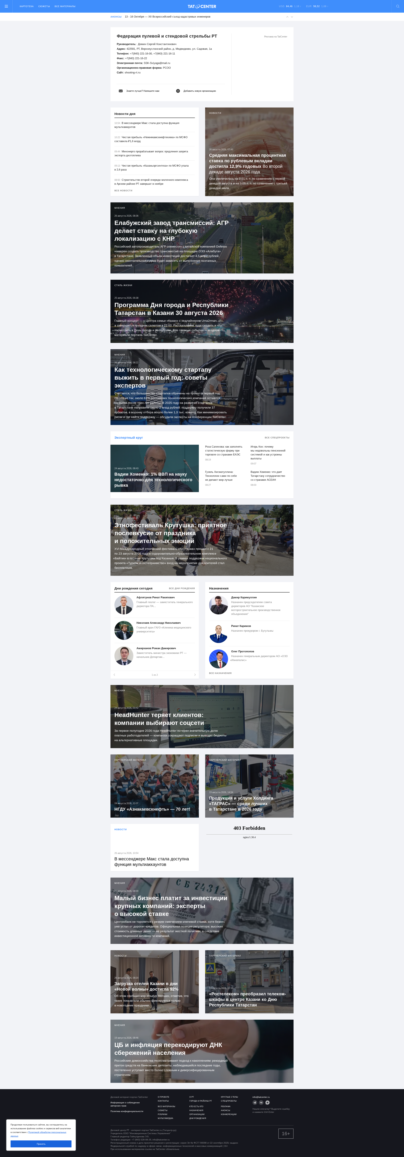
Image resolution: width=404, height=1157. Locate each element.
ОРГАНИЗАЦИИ (197, 1114)
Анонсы (116, 16)
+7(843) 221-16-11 (164, 53)
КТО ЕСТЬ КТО (196, 1106)
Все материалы (65, 6)
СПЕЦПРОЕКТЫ (229, 1101)
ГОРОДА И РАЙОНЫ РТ (200, 1101)
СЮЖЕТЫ (162, 1110)
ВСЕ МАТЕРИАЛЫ (166, 1106)
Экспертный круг (128, 437)
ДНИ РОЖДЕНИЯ (197, 1118)
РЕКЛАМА (226, 1106)
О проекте (163, 1097)
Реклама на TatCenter (275, 36)
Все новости (123, 190)
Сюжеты (44, 6)
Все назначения (220, 673)
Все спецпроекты (277, 437)
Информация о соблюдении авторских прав (125, 1104)
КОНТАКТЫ (163, 1101)
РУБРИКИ (162, 1114)
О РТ (191, 1097)
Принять (41, 1144)
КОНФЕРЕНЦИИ (229, 1114)
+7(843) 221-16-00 (141, 53)
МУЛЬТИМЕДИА (165, 1118)
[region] (41, 1135)
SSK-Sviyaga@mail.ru (157, 63)
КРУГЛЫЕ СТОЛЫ (229, 1097)
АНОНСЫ (225, 1110)
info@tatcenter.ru (261, 1097)
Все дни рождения (182, 588)
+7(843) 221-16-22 (136, 58)
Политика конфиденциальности (126, 1111)
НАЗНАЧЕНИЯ (196, 1110)
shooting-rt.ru (132, 72)
